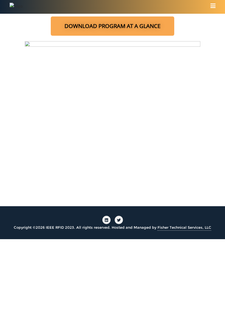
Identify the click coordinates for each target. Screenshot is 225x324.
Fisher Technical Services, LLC (184, 227)
